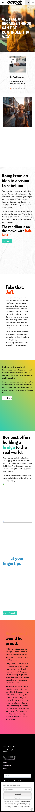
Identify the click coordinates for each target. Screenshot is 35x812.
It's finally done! (17, 77)
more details (7, 241)
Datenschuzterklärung (20, 807)
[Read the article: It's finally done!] (18, 72)
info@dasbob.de (10, 759)
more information (10, 613)
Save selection (17, 794)
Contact (5, 768)
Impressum (12, 807)
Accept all (17, 798)
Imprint (5, 762)
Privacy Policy (7, 765)
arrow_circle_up (31, 809)
